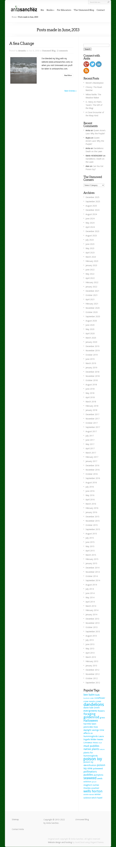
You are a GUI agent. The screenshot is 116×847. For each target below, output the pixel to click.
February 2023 (92, 261)
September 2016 (93, 478)
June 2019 (90, 359)
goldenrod (91, 717)
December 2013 (92, 619)
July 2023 (90, 240)
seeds (99, 778)
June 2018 (90, 389)
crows (98, 701)
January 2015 (91, 563)
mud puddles (91, 745)
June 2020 (90, 325)
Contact (101, 10)
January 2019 (91, 367)
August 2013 (91, 636)
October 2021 (92, 295)
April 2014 (90, 602)
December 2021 (92, 291)
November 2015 (93, 521)
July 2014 (90, 589)
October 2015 (92, 525)
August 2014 (91, 585)
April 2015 (90, 551)
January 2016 (91, 512)
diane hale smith (91, 707)
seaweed (89, 778)
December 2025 (92, 197)
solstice (87, 781)
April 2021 (90, 299)
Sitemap (15, 819)
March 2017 (91, 453)
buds (97, 695)
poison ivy (92, 758)
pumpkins (98, 775)
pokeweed (98, 768)
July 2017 (90, 436)
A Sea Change (21, 43)
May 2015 (90, 546)
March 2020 (91, 338)
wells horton (92, 791)
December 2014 (92, 568)
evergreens (90, 710)
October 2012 (92, 678)
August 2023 (91, 235)
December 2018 (92, 372)
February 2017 (92, 457)
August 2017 (91, 431)
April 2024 (90, 227)
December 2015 (92, 516)
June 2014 (90, 593)
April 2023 (90, 252)
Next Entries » (70, 91)
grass (102, 717)
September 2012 (93, 683)
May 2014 (90, 597)
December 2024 (92, 210)
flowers (101, 711)
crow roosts (89, 701)
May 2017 (90, 444)
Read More (68, 75)
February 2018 (92, 406)
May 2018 (90, 393)
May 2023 (90, 248)
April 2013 (90, 653)
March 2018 (91, 402)
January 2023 (91, 265)
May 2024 (90, 223)
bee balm (89, 694)
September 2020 (93, 316)
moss (95, 742)
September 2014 (93, 580)
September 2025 (93, 201)
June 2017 (90, 440)
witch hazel (96, 797)
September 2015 (93, 529)
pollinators (90, 771)
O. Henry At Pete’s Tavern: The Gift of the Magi (94, 105)
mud (100, 743)
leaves (100, 739)
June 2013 (90, 644)
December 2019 (92, 346)
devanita (22, 50)
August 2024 (91, 214)
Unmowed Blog (48, 50)
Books (50, 10)
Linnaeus (87, 742)
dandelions (93, 704)
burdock (86, 698)
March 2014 (91, 606)
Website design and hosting (60, 842)
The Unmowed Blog (84, 10)
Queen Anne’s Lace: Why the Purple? (95, 141)
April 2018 (90, 397)
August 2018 (91, 384)
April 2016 (90, 499)
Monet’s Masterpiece (94, 83)
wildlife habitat (88, 794)
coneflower (99, 698)
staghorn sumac (91, 785)
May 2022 (90, 274)
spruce (93, 782)
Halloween (90, 720)
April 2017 (90, 448)
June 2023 (90, 244)
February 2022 (92, 282)
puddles (88, 774)
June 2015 (90, 542)
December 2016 (92, 465)
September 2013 (93, 631)
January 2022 (91, 287)
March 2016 (91, 504)
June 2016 (90, 491)
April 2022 (90, 278)
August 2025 (91, 206)
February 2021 (92, 304)
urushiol (95, 788)
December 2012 (92, 670)
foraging (89, 714)
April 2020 (90, 333)
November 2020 (93, 308)
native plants (91, 749)
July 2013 (90, 640)
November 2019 (93, 350)
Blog (82, 819)
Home (14, 17)
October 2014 (92, 576)
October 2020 (92, 312)
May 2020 (90, 329)
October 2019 (92, 355)
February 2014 (92, 610)
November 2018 (93, 376)
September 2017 (93, 427)
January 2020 (91, 342)
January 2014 (91, 614)
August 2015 (91, 533)
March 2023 (91, 257)
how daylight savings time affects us (93, 730)
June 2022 (90, 270)
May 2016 (90, 495)
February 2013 (92, 661)
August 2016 (91, 482)
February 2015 (92, 559)
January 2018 (91, 410)
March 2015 (91, 555)
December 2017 (92, 414)
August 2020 (91, 321)
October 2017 (92, 423)
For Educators (64, 10)
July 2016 (90, 487)
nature (102, 749)
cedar (92, 698)
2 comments (62, 50)
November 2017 (93, 419)
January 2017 (91, 461)
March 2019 (91, 363)
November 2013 (93, 623)
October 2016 (92, 474)
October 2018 (92, 380)
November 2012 (93, 674)
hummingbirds (90, 736)
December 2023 (92, 231)
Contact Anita (18, 829)
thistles (87, 788)
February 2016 (92, 508)
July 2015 (90, 538)
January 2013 (91, 665)
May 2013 (90, 648)
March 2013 (91, 657)
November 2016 (93, 470)
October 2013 (92, 627)
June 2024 (90, 218)
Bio (42, 10)
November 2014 (93, 572)
